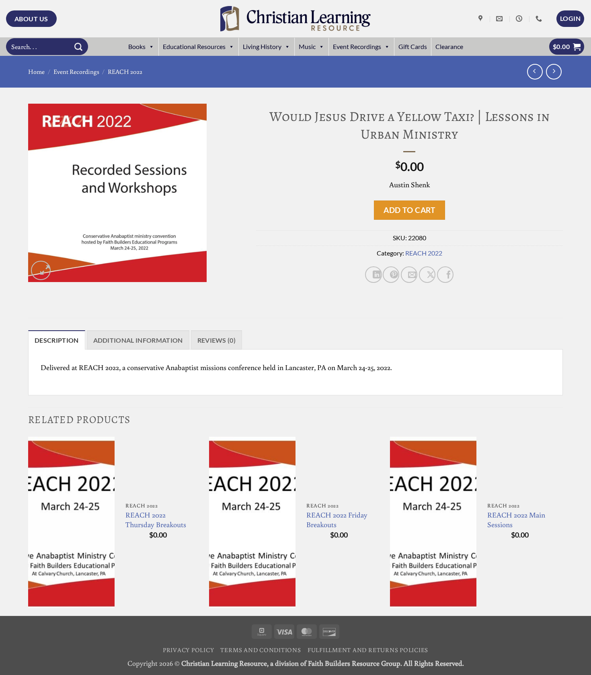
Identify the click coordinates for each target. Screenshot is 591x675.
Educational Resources (194, 46)
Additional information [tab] (138, 340)
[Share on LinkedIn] (373, 274)
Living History (262, 46)
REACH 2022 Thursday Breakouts (155, 519)
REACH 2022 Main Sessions (516, 519)
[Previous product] (554, 72)
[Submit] (78, 46)
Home (36, 72)
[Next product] (535, 72)
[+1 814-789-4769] (540, 19)
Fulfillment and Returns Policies (368, 650)
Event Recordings (357, 46)
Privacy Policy (188, 650)
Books (137, 46)
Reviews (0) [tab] (216, 340)
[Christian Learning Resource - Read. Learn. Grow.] (295, 18)
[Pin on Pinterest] (391, 274)
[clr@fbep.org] (500, 19)
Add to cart (409, 210)
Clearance (449, 46)
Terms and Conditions (260, 650)
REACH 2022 (125, 72)
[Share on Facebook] (445, 274)
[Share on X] (427, 274)
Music (307, 46)
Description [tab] (57, 340)
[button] (570, 18)
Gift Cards (412, 46)
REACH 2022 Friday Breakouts (336, 519)
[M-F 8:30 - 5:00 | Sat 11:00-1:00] (520, 19)
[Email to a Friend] (409, 274)
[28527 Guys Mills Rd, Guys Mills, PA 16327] (481, 19)
